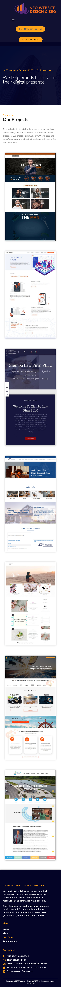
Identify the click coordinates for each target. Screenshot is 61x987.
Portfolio (8, 937)
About (6, 933)
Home (6, 929)
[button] (13, 20)
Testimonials (10, 941)
